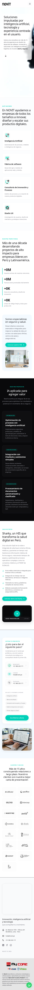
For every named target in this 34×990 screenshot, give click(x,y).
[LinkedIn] (3, 945)
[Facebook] (7, 945)
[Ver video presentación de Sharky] (17, 614)
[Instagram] (11, 945)
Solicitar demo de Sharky (13, 599)
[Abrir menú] (30, 4)
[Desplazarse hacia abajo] (6, 56)
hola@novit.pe (10, 936)
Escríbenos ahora (17, 718)
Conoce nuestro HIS (15, 345)
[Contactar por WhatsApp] (29, 985)
